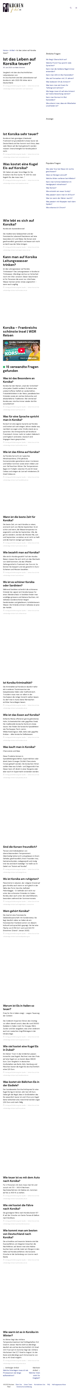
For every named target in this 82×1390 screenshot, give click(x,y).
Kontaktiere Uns (39, 1385)
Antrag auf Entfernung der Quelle (15, 86)
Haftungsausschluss (59, 1385)
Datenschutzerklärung (24, 1387)
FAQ (48, 1385)
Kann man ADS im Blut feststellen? (60, 75)
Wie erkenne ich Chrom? (56, 207)
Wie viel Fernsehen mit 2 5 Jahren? (60, 78)
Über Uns (19, 1385)
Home (5, 50)
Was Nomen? (51, 188)
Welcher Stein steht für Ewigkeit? (34, 1375)
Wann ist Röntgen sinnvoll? (56, 175)
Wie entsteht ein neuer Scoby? (58, 191)
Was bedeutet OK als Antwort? (58, 82)
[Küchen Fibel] (13, 8)
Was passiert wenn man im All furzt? (60, 195)
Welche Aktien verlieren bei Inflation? (60, 178)
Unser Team (28, 1385)
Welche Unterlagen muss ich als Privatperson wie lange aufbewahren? (15, 1373)
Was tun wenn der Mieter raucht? (59, 198)
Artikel (12, 50)
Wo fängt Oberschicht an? (56, 59)
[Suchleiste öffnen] (71, 8)
